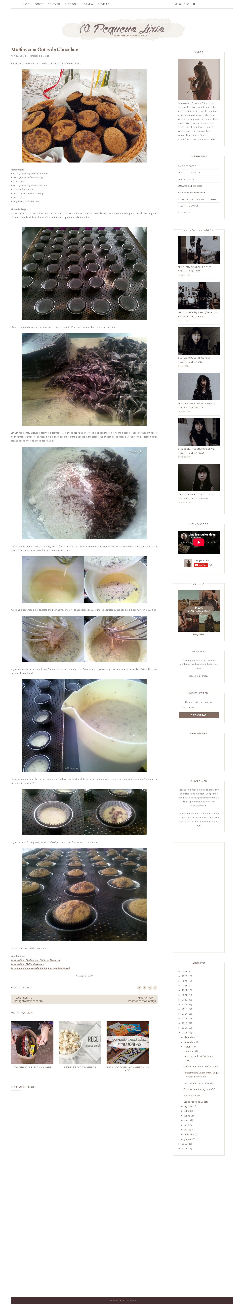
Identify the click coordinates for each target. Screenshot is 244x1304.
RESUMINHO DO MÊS (188, 206)
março (187, 1129)
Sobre (39, 4)
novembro (189, 1042)
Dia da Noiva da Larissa (196, 1101)
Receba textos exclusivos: (198, 702)
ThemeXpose (130, 1300)
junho (187, 1115)
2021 (184, 995)
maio (186, 1120)
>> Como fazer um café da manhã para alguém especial (40, 967)
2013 (184, 1032)
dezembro (189, 1037)
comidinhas (26, 988)
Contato (54, 4)
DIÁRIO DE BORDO (187, 166)
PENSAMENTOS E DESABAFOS (193, 192)
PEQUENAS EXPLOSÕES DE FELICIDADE (197, 199)
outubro (188, 1046)
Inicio (26, 4)
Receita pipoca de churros (80, 1067)
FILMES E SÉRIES (186, 179)
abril (186, 1125)
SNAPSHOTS (184, 212)
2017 (184, 1013)
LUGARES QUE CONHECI (190, 186)
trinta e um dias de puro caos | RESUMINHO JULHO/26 (195, 269)
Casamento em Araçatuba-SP (199, 1089)
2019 (184, 1004)
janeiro (188, 1139)
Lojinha (88, 4)
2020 (184, 999)
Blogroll (71, 4)
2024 (184, 980)
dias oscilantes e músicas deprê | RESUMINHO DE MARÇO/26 (196, 451)
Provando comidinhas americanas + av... (128, 1069)
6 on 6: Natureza (192, 1095)
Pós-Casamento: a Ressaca (198, 1082)
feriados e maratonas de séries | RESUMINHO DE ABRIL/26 (196, 405)
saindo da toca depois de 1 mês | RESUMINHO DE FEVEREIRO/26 (196, 496)
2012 (184, 1143)
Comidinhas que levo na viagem (32, 1067)
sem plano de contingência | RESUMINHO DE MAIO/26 (194, 360)
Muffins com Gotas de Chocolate (201, 1066)
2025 (184, 976)
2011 (184, 1148)
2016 (184, 1018)
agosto (188, 1106)
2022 (184, 990)
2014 (184, 1027)
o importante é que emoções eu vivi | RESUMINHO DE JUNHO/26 (198, 314)
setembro (189, 1051)
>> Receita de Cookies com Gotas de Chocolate (35, 959)
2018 (184, 1009)
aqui (198, 825)
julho (186, 1110)
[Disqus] (84, 1143)
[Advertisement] (191, 897)
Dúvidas (103, 4)
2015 (184, 1023)
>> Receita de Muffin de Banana (27, 963)
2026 (184, 971)
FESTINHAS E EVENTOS (189, 172)
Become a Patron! (198, 675)
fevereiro (189, 1134)
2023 (184, 985)
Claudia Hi (22, 56)
